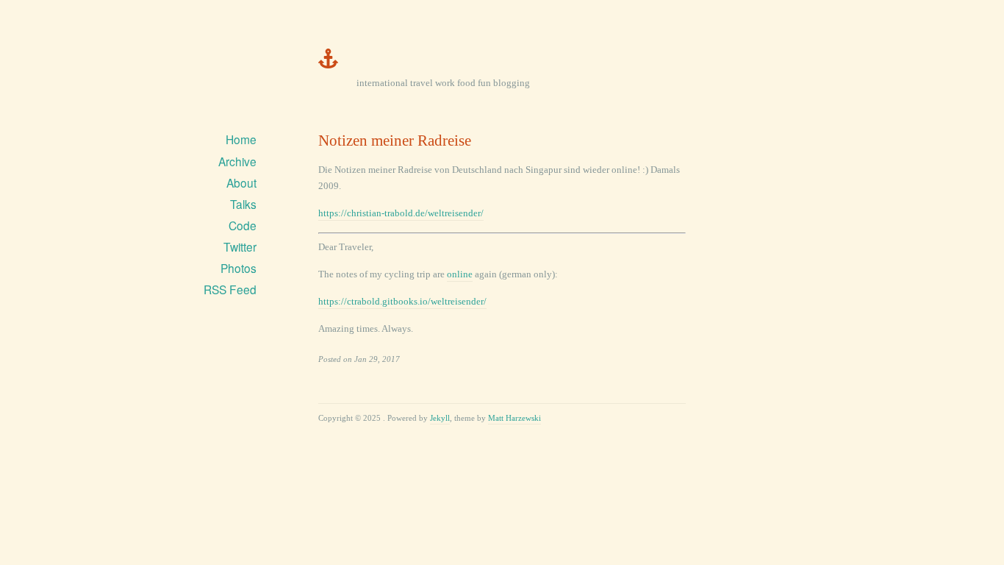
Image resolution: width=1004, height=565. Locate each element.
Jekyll (440, 417)
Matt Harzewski (514, 417)
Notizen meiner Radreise (394, 140)
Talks (243, 204)
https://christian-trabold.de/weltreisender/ (401, 212)
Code (243, 225)
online (460, 274)
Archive (237, 161)
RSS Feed (230, 289)
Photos (238, 268)
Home (241, 139)
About (241, 182)
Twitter (240, 246)
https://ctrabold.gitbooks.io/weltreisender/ (402, 301)
